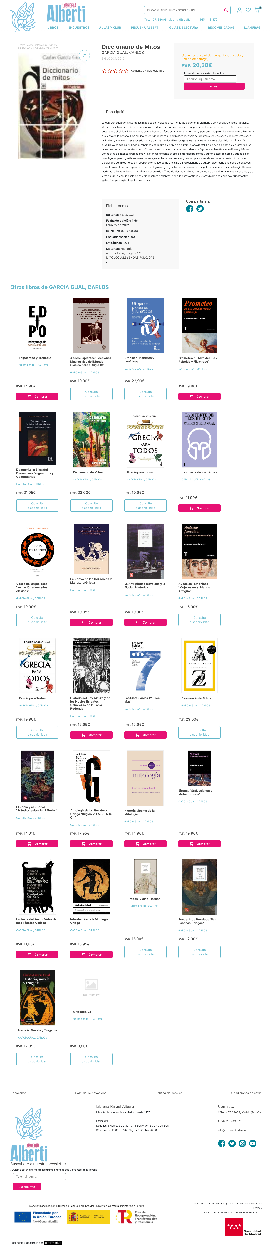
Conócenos (18, 1093)
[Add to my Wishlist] (84, 55)
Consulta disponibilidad (91, 394)
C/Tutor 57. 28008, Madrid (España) (240, 1112)
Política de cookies (169, 1093)
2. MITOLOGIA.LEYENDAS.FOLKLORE (37, 48)
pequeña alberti (145, 27)
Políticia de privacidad (91, 1093)
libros (53, 27)
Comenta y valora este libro (147, 70)
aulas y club (110, 27)
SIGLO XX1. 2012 (113, 58)
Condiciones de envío (246, 1093)
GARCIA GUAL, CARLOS (33, 365)
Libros (21, 44)
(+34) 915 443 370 (229, 1121)
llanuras (252, 27)
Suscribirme (27, 1187)
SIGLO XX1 (127, 214)
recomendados (221, 27)
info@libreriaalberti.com (232, 1130)
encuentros (78, 27)
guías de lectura (183, 27)
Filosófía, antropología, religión (40, 44)
